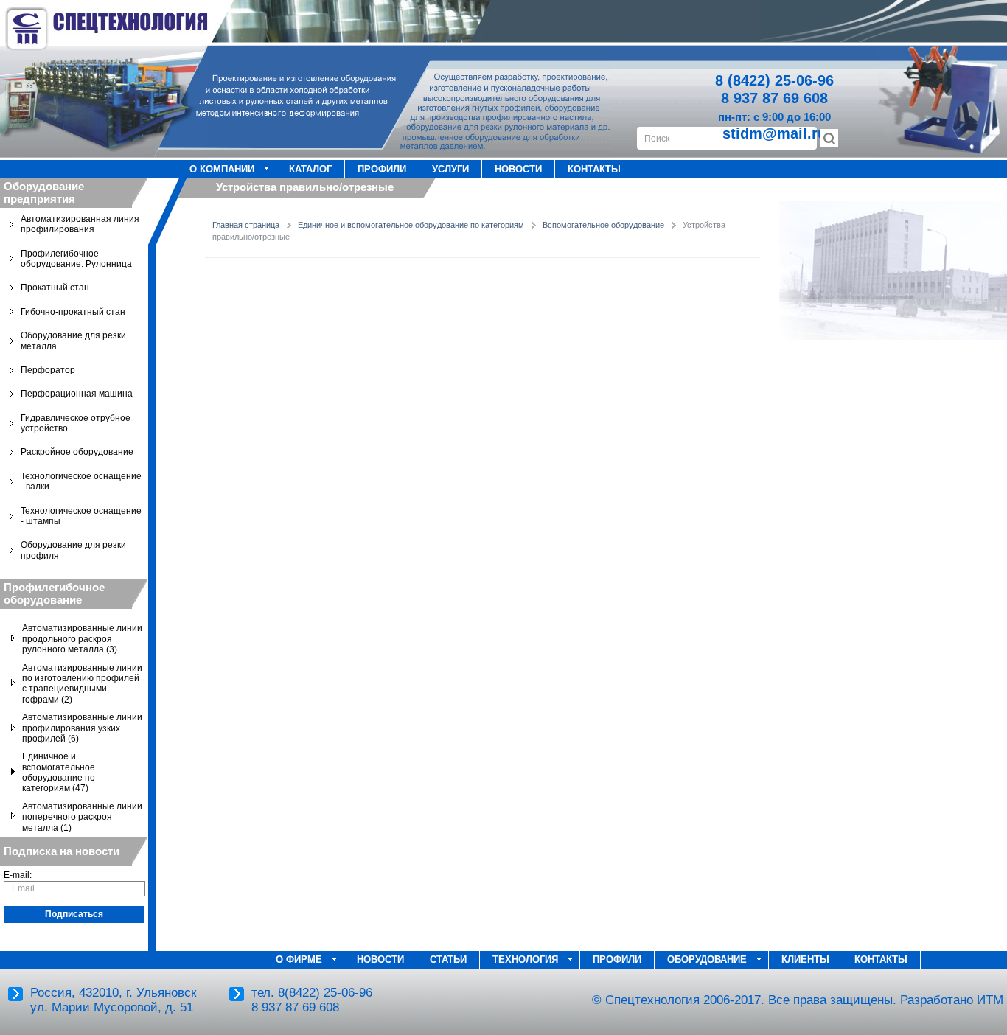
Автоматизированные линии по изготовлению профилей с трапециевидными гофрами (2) (82, 684)
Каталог (310, 169)
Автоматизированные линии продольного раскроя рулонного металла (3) (82, 639)
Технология (525, 959)
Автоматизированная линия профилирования (80, 224)
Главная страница (245, 224)
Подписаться (74, 914)
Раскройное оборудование (77, 452)
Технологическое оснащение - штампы (81, 516)
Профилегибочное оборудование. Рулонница (76, 258)
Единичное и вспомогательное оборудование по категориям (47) (58, 772)
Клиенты (805, 959)
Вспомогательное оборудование (603, 224)
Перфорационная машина (77, 393)
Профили (382, 169)
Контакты (594, 169)
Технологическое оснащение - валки (81, 481)
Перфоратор (48, 370)
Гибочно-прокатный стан (73, 312)
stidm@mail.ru (774, 133)
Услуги (450, 169)
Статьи (448, 959)
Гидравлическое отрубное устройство (75, 423)
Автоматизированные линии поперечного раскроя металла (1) (82, 817)
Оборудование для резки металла (73, 340)
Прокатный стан (55, 287)
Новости (518, 169)
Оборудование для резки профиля (73, 550)
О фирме (299, 959)
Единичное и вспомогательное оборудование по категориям (411, 224)
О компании (221, 169)
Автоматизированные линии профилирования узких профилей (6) (82, 728)
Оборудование (707, 959)
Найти (829, 138)
